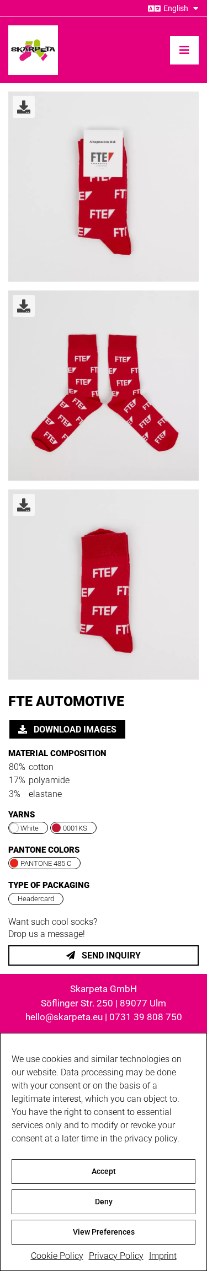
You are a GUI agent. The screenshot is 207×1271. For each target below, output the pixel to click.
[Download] (24, 107)
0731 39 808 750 (145, 1016)
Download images (73, 729)
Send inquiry (110, 955)
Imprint (163, 1256)
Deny (104, 1201)
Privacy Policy (116, 1256)
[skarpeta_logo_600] (33, 29)
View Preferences (104, 1231)
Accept (104, 1171)
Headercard (36, 899)
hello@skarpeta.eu (64, 1016)
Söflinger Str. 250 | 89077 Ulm (103, 1003)
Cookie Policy (57, 1256)
